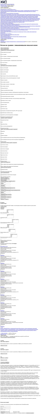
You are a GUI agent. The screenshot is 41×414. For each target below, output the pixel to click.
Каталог (1, 4)
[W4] (14, 237)
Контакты (12, 4)
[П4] (10, 215)
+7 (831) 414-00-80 (3, 6)
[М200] (10, 225)
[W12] (14, 236)
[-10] (15, 220)
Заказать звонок (3, 39)
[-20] (15, 222)
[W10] (14, 235)
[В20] (10, 211)
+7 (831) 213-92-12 (3, 38)
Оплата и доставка (7, 4)
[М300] (10, 227)
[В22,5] (10, 212)
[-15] (15, 221)
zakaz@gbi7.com (3, 5)
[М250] (10, 226)
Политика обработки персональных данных (8, 337)
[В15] (10, 210)
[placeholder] (10, 209)
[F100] (12, 230)
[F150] (12, 231)
